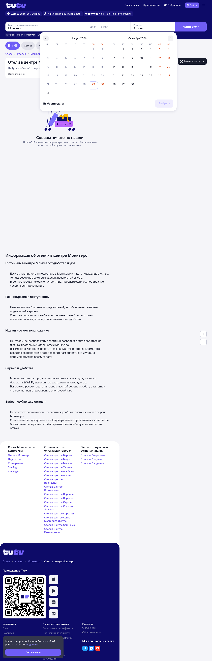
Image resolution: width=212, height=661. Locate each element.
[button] (53, 579)
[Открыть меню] (204, 5)
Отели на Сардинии (92, 463)
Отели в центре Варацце (59, 498)
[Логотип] (16, 5)
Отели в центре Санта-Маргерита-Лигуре (57, 519)
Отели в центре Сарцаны (59, 513)
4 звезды (13, 471)
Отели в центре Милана (58, 463)
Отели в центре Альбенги (59, 471)
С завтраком (15, 463)
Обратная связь (91, 632)
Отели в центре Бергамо (58, 455)
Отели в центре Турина (58, 467)
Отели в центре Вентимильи (53, 488)
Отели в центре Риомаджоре (53, 530)
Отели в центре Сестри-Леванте (58, 508)
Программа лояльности (56, 633)
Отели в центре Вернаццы (53, 481)
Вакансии (8, 633)
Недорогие (14, 459)
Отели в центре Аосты (57, 475)
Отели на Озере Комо (93, 455)
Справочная (132, 5)
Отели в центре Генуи (57, 459)
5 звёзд (12, 467)
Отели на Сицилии (91, 459)
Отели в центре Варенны (59, 494)
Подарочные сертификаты (58, 628)
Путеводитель (151, 5)
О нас (6, 628)
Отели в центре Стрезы (58, 502)
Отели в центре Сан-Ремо (59, 524)
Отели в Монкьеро (19, 455)
